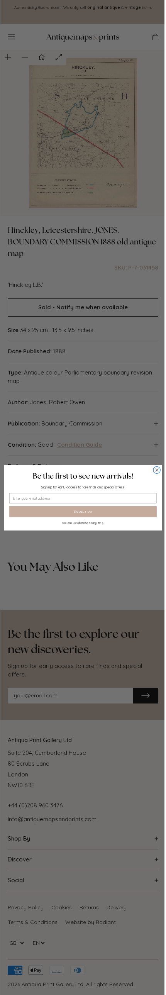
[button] (83, 476)
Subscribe (83, 511)
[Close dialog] (156, 469)
